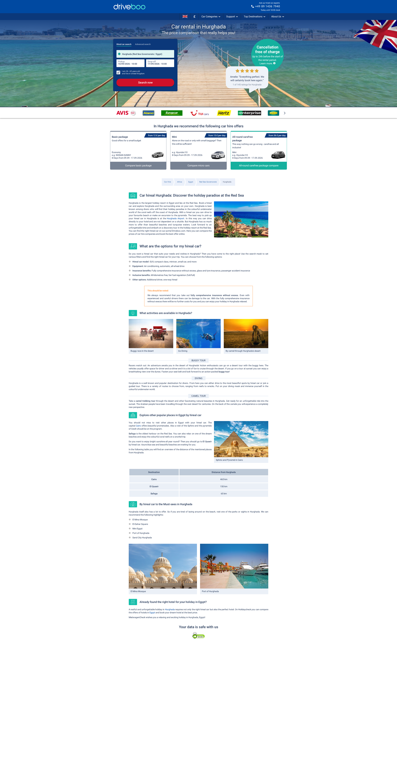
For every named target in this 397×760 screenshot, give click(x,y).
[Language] (185, 16)
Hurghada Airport (175, 218)
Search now (145, 82)
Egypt (152, 612)
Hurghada (170, 609)
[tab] (124, 43)
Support (230, 16)
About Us (276, 16)
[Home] (129, 7)
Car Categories (209, 16)
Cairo (138, 425)
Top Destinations (253, 16)
